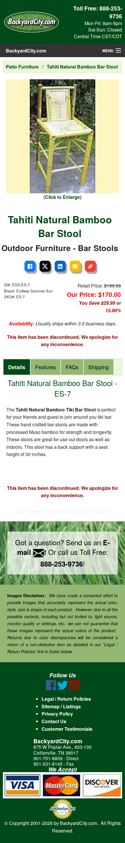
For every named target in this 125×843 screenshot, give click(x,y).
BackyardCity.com (26, 50)
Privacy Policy (57, 713)
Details (16, 367)
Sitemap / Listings (61, 706)
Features (45, 367)
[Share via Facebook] (29, 266)
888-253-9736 (110, 12)
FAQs (72, 367)
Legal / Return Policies (66, 698)
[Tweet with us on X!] (62, 688)
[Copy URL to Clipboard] (90, 266)
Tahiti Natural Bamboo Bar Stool (82, 66)
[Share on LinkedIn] (60, 266)
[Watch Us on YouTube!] (74, 688)
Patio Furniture (22, 66)
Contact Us (54, 721)
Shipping (98, 367)
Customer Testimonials (67, 728)
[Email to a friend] (75, 266)
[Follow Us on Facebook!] (51, 688)
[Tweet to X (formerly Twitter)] (45, 266)
